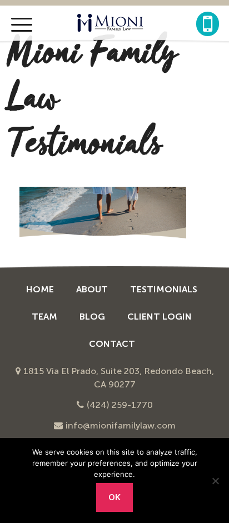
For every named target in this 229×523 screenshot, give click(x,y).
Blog (92, 316)
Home (40, 289)
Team (44, 316)
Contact (112, 343)
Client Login (159, 316)
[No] (215, 480)
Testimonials (163, 289)
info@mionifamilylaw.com (121, 425)
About (92, 289)
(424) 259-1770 (120, 405)
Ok (114, 497)
